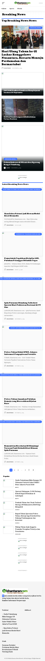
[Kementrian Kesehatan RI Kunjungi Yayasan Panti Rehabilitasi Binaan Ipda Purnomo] (22, 431)
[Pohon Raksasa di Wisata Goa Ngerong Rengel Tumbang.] (22, 148)
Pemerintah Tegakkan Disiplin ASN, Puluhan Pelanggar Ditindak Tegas (21, 259)
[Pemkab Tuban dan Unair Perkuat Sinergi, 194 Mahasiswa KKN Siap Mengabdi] (8, 505)
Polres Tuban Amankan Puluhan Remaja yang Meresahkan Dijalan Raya (20, 401)
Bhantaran (7, 68)
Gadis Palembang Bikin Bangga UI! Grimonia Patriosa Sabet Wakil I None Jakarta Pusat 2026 (28, 482)
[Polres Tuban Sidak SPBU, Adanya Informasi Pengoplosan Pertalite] (22, 338)
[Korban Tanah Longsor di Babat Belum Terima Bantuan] (22, 110)
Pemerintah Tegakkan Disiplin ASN (28, 234)
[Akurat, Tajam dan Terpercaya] (22, 3)
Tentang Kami (7, 652)
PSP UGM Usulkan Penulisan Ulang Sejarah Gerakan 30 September (22, 91)
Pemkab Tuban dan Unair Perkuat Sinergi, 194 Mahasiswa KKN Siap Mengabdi (28, 505)
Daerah (17, 509)
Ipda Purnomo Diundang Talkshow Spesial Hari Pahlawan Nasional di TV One (22, 305)
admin (8, 167)
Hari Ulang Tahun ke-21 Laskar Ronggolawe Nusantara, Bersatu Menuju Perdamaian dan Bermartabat (22, 58)
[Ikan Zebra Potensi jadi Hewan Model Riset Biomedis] (22, 199)
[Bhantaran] (15, 590)
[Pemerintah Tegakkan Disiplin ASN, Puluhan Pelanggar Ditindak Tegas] (22, 244)
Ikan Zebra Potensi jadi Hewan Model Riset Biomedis (21, 189)
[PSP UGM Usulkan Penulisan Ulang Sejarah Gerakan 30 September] (22, 84)
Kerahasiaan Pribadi (10, 650)
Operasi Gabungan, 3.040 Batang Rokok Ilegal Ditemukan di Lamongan (28, 493)
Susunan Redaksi (8, 645)
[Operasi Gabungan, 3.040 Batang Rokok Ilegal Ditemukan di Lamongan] (8, 494)
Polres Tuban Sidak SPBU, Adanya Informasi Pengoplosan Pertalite (20, 353)
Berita (17, 487)
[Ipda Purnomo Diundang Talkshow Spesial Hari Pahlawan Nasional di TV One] (22, 288)
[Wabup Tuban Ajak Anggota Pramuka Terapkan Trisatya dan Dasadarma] (8, 530)
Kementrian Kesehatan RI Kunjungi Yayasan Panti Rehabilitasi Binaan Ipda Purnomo (21, 448)
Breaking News (35, 27)
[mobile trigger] (4, 3)
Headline (18, 534)
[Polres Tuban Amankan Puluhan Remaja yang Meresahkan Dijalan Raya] (22, 385)
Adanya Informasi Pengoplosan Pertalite (25, 327)
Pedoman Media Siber (10, 647)
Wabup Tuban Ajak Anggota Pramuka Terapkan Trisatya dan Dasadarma (27, 529)
